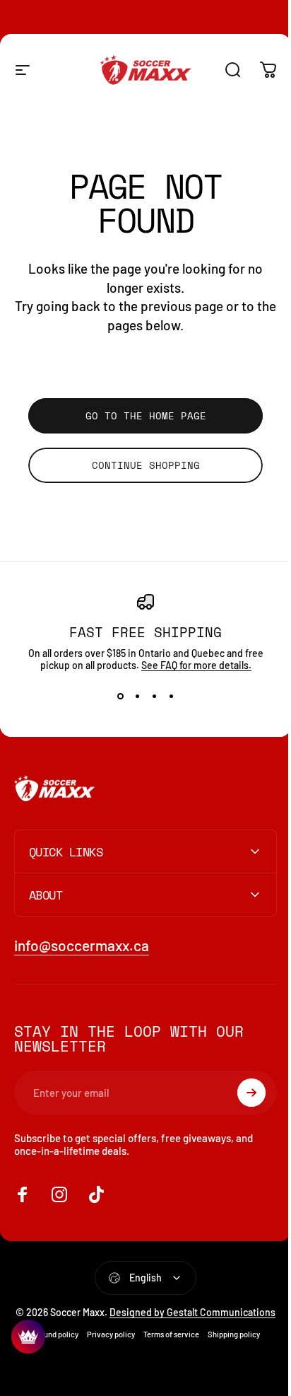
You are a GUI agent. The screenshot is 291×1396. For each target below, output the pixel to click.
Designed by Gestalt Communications (167, 1318)
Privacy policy (105, 1346)
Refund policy (49, 1346)
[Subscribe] (241, 1092)
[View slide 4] (170, 696)
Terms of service (166, 1346)
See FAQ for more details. (196, 665)
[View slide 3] (154, 696)
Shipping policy (228, 1346)
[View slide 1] (120, 696)
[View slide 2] (137, 696)
